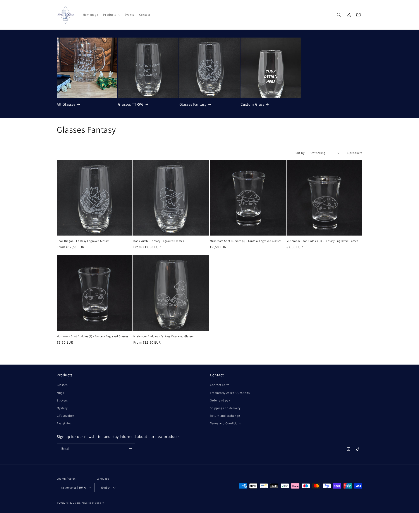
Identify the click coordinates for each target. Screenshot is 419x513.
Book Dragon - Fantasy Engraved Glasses (83, 241)
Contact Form (219, 385)
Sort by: (300, 153)
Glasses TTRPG (131, 104)
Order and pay (220, 400)
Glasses (62, 385)
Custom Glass (252, 104)
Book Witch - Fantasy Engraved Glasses (158, 241)
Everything (64, 423)
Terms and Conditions (225, 423)
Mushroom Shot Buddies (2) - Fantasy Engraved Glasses (322, 241)
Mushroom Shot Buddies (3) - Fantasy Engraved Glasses (245, 241)
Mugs (60, 393)
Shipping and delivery (225, 408)
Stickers (62, 400)
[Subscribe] (130, 448)
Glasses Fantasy (193, 104)
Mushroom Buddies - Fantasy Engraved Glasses (163, 336)
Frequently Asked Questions (230, 393)
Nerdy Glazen (73, 502)
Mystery (62, 408)
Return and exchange (225, 416)
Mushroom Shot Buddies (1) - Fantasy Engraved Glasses (92, 336)
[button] (111, 14)
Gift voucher (65, 416)
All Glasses (66, 104)
